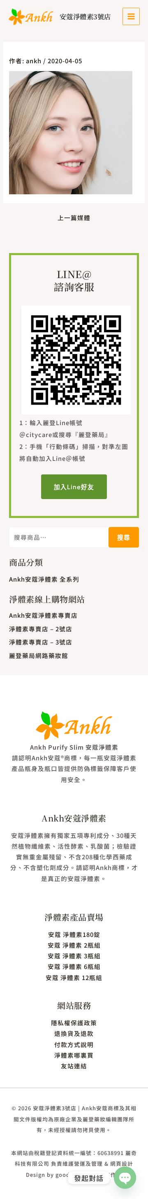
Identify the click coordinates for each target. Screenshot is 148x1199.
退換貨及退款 (74, 1033)
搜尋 (123, 537)
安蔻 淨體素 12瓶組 (74, 977)
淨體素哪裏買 (74, 1055)
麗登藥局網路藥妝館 (38, 655)
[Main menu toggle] (131, 16)
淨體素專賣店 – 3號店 (40, 641)
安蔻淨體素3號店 (85, 16)
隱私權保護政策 (74, 1022)
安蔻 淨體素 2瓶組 (74, 945)
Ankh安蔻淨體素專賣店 (43, 615)
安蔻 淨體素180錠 (74, 934)
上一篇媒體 (74, 218)
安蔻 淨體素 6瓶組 (74, 966)
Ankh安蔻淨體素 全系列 (44, 579)
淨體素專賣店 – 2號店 (40, 628)
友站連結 (74, 1065)
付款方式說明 (74, 1044)
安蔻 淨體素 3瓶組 (74, 955)
